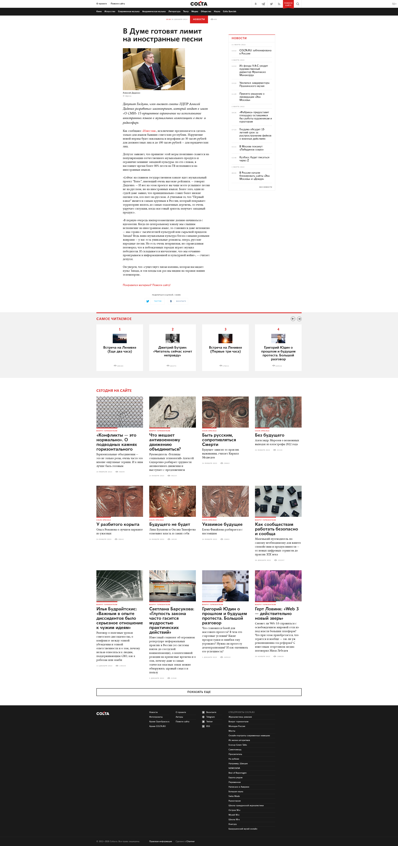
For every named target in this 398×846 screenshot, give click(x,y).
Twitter (209, 722)
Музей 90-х (234, 815)
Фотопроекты (156, 717)
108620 (280, 656)
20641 (121, 539)
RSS (208, 726)
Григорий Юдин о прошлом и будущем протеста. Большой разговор (278, 353)
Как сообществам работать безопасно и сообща (276, 529)
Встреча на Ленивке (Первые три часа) (225, 349)
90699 (122, 472)
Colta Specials (229, 11)
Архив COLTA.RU (157, 726)
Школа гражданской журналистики (246, 806)
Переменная (235, 782)
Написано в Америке (239, 787)
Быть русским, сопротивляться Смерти (219, 440)
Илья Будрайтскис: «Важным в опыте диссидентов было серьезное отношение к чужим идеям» (119, 618)
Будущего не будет (169, 524)
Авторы (179, 717)
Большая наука (236, 792)
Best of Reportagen (238, 773)
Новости (199, 19)
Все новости (265, 187)
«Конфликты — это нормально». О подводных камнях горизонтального (116, 442)
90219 (174, 476)
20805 (227, 539)
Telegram (210, 717)
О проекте (101, 4)
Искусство (109, 11)
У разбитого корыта (117, 524)
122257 (281, 560)
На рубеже (234, 759)
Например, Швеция (238, 764)
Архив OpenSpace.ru (159, 722)
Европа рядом (235, 778)
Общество (206, 11)
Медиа (194, 11)
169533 (278, 366)
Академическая (154, 11)
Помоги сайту (118, 4)
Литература (174, 11)
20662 (227, 463)
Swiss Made (234, 796)
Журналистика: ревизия (240, 717)
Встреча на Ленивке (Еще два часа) (119, 349)
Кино (99, 11)
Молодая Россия (237, 726)
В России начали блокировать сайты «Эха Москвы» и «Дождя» (254, 175)
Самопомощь (235, 750)
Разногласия (235, 801)
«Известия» (149, 131)
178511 (226, 366)
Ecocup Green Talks (238, 745)
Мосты (232, 731)
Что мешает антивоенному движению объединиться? (165, 442)
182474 (173, 366)
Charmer (190, 841)
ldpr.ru (128, 96)
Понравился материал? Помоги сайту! (146, 285)
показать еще (199, 692)
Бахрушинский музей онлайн (243, 829)
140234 (122, 666)
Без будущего (269, 435)
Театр (186, 11)
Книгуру (233, 824)
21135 (279, 450)
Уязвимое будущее (222, 524)
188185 (120, 366)
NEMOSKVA (234, 768)
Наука (217, 11)
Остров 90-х (234, 810)
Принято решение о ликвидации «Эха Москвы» (251, 96)
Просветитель (235, 754)
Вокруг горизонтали (106, 431)
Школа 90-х (234, 819)
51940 (174, 678)
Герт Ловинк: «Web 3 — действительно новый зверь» (277, 614)
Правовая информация (160, 841)
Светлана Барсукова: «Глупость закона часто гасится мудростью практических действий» (171, 621)
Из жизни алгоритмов (239, 740)
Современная (128, 11)
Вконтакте (211, 712)
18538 (174, 539)
